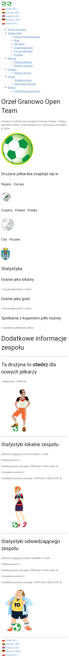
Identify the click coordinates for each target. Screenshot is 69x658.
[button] (15, 33)
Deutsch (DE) (12, 19)
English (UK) (12, 16)
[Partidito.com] (6, 5)
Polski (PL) (11, 8)
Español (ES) (12, 12)
